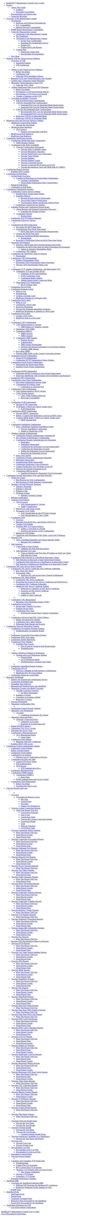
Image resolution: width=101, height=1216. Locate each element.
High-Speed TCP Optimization (28, 282)
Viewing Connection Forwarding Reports (27, 839)
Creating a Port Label (24, 316)
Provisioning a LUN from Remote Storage (32, 92)
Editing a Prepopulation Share (27, 260)
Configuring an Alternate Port (32, 387)
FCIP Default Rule (28, 409)
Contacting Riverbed (19, 16)
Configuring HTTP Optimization (24, 356)
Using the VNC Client (24, 85)
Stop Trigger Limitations (30, 1172)
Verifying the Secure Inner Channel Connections (39, 613)
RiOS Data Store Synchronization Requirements (39, 231)
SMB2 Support (27, 336)
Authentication (26, 342)
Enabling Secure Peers (24, 609)
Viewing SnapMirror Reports (22, 979)
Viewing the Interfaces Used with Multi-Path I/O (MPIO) (43, 167)
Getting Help (21, 50)
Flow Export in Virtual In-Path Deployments (38, 646)
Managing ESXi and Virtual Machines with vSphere (31, 78)
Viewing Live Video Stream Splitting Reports (29, 952)
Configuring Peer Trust (25, 611)
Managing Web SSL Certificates (28, 742)
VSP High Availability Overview (24, 98)
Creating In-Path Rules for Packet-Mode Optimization (37, 178)
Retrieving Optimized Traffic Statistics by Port (34, 1187)
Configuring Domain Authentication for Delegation (36, 440)
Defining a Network (23, 489)
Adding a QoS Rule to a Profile (33, 529)
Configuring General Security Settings (26, 708)
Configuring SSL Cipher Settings (29, 622)
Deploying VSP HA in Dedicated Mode (31, 118)
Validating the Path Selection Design (35, 549)
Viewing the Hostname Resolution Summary (33, 309)
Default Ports (16, 1196)
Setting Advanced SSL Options (28, 620)
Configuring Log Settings (21, 755)
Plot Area (24, 799)
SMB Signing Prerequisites (31, 345)
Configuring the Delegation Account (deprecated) (40, 447)
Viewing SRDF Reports (20, 970)
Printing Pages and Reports (31, 47)
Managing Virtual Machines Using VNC (27, 83)
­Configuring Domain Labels (22, 289)
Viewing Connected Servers (31, 163)
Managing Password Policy (22, 717)
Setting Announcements (20, 750)
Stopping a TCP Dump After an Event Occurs (34, 1170)
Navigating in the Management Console (31, 38)
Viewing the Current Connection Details (36, 819)
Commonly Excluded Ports (21, 1199)
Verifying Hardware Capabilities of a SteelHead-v (30, 1136)
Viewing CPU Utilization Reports (24, 1085)
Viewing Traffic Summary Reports (24, 877)
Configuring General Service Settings (25, 192)
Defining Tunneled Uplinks (31, 495)
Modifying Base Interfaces (21, 127)
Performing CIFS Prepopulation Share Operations (35, 262)
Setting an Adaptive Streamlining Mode (36, 249)
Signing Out (25, 45)
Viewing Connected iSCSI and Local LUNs (38, 165)
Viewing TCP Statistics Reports (23, 915)
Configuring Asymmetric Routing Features (27, 628)
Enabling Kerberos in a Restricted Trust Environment (41, 473)
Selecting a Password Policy (27, 719)
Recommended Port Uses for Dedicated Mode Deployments (44, 114)
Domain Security (27, 340)
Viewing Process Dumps (21, 1156)
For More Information (29, 693)
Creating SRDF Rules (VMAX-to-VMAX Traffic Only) (38, 418)
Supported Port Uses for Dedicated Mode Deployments (42, 107)
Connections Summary (29, 813)
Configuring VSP (22, 74)
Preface (9, 5)
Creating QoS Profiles (24, 524)
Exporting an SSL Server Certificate (35, 591)
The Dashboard (22, 36)
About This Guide (18, 7)
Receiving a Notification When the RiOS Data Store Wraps (39, 240)
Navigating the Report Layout (28, 797)
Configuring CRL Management (23, 600)
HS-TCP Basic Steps (29, 285)
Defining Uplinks (23, 493)
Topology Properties (24, 487)
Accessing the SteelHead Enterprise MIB (27, 1183)
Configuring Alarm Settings (21, 748)
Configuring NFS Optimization (23, 378)
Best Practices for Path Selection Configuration (34, 482)
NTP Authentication (23, 764)
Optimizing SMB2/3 (24, 331)
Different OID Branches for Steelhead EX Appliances (37, 1185)
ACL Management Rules (26, 735)
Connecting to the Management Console (31, 34)
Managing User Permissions (22, 711)
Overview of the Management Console (21, 18)
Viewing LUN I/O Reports (21, 1037)
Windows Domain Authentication (24, 433)
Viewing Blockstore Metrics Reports (25, 1063)
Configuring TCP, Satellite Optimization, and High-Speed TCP (35, 269)
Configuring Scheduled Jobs (22, 682)
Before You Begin (23, 72)
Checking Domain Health (21, 1128)
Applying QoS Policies (20, 500)
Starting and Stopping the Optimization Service (29, 679)
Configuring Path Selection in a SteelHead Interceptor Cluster (35, 557)
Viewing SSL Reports (19, 988)
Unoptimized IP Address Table (28, 384)
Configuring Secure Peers (21, 604)
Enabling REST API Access (22, 744)
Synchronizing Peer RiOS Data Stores (31, 229)
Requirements (26, 238)
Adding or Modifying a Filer (32, 431)
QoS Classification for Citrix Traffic (35, 515)
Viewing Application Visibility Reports (26, 901)
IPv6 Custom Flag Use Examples (29, 1167)
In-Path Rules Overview (20, 176)
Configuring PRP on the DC (27, 471)
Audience (19, 10)
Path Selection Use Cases (26, 551)
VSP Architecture (22, 65)
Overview (20, 520)
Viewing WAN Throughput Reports (25, 884)
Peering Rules (26, 216)
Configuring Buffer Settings (31, 278)
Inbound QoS (16, 538)
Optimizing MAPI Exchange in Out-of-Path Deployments (38, 373)
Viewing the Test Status (25, 1123)
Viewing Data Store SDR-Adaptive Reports (28, 1010)
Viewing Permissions (19, 702)
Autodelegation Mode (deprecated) (29, 462)
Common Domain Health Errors (33, 1134)
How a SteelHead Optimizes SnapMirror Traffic (35, 427)
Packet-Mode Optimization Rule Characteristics (39, 183)
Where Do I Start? (18, 478)
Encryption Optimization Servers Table (31, 382)
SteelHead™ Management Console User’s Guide (25, 3)
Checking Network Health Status (24, 1121)
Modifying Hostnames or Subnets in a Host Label (35, 311)
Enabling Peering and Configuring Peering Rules (30, 207)
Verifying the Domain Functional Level (31, 469)
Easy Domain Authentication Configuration (33, 438)
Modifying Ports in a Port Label (28, 318)
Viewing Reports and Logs (16, 788)
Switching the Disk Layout (26, 786)
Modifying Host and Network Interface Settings (24, 121)
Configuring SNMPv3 (25, 775)
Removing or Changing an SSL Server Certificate (40, 589)
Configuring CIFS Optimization (23, 322)
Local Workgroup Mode (30, 660)
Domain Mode (26, 657)
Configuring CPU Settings (26, 251)
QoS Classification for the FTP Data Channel (38, 513)
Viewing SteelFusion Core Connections (36, 154)
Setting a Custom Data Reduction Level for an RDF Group (39, 416)
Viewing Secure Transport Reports (24, 866)
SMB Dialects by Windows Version (34, 327)
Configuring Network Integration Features (22, 626)
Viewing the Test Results (25, 1125)
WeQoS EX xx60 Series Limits (28, 509)
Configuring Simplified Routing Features (27, 666)
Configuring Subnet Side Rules (23, 640)
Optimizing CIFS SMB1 (25, 329)
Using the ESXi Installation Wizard (29, 76)
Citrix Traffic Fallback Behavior (33, 396)
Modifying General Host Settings (24, 123)
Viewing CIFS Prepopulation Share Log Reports (30, 941)
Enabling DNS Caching (20, 172)
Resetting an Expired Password (33, 724)
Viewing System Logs (24, 1145)
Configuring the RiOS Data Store (24, 225)
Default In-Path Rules (19, 185)
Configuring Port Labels (20, 314)
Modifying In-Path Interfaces (22, 134)
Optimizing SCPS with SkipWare (34, 274)
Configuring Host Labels (21, 300)
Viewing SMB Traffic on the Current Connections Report (38, 353)
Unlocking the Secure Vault (21, 731)
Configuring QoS (18, 518)
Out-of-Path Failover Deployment (34, 200)
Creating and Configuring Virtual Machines (28, 81)
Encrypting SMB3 (23, 351)
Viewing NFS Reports (20, 961)
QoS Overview (22, 502)
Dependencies (21, 294)
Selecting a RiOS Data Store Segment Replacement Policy (38, 245)
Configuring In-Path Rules (16, 174)
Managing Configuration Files (23, 704)
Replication (25, 442)
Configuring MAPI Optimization (24, 371)
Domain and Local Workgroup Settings (31, 655)
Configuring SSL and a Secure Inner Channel (24, 566)
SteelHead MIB (12, 1181)
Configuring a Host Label (26, 305)
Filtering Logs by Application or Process (31, 757)
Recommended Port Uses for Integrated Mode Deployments (44, 112)
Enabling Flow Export (25, 644)
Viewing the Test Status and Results (30, 1139)
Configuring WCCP (19, 668)
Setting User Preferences (30, 806)
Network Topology (28, 826)
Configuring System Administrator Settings (23, 746)
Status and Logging (23, 455)
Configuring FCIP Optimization (23, 402)
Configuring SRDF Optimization (24, 411)
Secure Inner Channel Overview (28, 606)
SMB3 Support (27, 333)
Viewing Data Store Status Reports (24, 1006)
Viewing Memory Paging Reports (24, 1092)
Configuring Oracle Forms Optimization (26, 362)
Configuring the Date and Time (23, 759)
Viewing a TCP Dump (24, 1174)
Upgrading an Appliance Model (28, 697)
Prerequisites (16, 21)
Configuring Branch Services (17, 169)
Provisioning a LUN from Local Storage (31, 94)
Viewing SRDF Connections (27, 413)
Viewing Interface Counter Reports (25, 910)
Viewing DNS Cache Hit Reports (24, 1019)
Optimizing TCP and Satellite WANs (30, 271)
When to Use (21, 291)
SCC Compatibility (23, 25)
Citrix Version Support (25, 393)
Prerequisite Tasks (23, 573)
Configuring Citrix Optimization (23, 389)
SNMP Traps (16, 1190)
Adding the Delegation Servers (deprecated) (38, 451)
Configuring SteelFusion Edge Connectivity (28, 140)
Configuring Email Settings (21, 753)
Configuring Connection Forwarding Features (28, 635)
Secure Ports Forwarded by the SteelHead (27, 1203)
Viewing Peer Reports (19, 937)
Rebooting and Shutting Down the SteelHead (28, 686)
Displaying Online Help (30, 52)
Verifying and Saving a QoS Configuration (37, 531)
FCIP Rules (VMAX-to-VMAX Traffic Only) (34, 407)
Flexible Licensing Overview (27, 691)
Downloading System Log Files (28, 1152)
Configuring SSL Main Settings (23, 577)
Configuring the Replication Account (35, 449)
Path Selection (16, 544)
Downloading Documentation (32, 54)
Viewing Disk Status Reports (22, 1114)
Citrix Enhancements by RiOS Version (31, 391)
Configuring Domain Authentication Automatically (35, 435)
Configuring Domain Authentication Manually (34, 458)
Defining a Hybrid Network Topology (26, 484)
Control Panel (26, 801)
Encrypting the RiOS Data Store (28, 227)
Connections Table (28, 817)
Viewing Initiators (28, 158)
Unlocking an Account (29, 722)
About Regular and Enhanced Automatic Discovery (36, 209)
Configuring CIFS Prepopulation (24, 258)
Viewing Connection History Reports (25, 830)
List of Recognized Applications (23, 1207)
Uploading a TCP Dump (25, 1176)
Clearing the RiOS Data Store (27, 234)
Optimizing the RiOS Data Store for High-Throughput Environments (43, 247)
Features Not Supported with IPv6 (34, 132)
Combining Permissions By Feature (34, 715)
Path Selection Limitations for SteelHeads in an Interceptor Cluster (41, 564)
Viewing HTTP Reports (20, 943)
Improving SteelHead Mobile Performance (32, 236)
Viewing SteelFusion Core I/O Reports (26, 1054)
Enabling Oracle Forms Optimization (30, 367)
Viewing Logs (16, 1141)
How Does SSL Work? (25, 571)
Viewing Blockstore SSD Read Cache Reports (29, 1072)
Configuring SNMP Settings (22, 773)
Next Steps (15, 56)
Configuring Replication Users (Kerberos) (32, 464)
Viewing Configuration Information (30, 147)
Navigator (24, 804)
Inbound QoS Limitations (31, 542)
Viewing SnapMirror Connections (34, 429)
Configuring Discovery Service (23, 220)
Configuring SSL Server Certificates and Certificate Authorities (35, 569)
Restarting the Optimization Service (34, 43)
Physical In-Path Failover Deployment (35, 198)
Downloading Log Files (20, 1148)
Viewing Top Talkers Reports (22, 870)
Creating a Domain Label (25, 296)
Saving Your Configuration (31, 41)
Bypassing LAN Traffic (25, 511)
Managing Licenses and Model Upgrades (27, 688)
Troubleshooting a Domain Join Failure (36, 662)
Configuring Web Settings (21, 739)
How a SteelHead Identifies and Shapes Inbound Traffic (38, 540)
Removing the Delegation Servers (34, 453)
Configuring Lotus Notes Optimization (26, 380)
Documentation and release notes (23, 14)
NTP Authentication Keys (31, 768)
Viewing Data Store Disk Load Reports (26, 1014)
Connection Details (28, 821)
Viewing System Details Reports (24, 1108)
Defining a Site (21, 491)
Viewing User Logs (23, 1143)
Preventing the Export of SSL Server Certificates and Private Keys (41, 582)
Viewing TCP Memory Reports (23, 1099)
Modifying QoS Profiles (25, 533)
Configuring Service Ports (21, 287)
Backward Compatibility (30, 398)
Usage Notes (26, 737)
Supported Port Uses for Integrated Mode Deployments (42, 105)
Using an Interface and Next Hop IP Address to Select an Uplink (46, 553)
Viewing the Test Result (25, 125)
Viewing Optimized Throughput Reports (27, 919)
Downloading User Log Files (27, 1150)
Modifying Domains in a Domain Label (31, 298)
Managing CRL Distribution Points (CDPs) (32, 602)
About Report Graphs (24, 835)
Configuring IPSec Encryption (22, 637)
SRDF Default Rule (28, 420)
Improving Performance (20, 243)
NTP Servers (21, 766)
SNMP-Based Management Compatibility (27, 30)
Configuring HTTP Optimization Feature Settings (35, 360)
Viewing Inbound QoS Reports (23, 857)
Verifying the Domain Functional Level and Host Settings (43, 347)
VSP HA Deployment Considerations (30, 101)
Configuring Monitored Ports (22, 770)
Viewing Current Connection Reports (25, 808)
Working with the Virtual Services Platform (23, 58)
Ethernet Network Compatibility (28, 27)
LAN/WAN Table (28, 828)
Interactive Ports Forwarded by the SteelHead (28, 1201)
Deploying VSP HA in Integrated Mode (31, 116)
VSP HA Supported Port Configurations (31, 103)
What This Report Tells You (27, 810)
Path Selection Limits (29, 555)
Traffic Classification (29, 506)
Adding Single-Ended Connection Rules (36, 280)
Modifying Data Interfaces (21, 136)
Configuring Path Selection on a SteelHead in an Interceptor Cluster (42, 562)
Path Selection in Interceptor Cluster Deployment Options (38, 560)
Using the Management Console (23, 32)
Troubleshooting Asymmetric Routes (30, 631)
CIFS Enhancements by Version (28, 325)
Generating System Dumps (21, 1154)
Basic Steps (25, 777)
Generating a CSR (28, 593)
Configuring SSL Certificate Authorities (31, 584)
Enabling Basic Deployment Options (30, 194)
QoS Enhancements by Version (33, 504)
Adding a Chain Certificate (31, 595)
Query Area (25, 815)
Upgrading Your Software (21, 684)
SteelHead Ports (12, 1192)
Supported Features (23, 63)
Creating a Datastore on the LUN (29, 96)
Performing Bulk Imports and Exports (30, 624)
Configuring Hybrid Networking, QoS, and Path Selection (29, 475)
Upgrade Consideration (30, 180)
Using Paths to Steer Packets (27, 546)
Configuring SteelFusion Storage (19, 138)
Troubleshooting (27, 648)
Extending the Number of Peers (33, 211)
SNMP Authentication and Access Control (32, 779)
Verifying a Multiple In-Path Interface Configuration (36, 671)
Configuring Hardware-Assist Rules (25, 675)
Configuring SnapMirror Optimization (26, 424)
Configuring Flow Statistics (22, 642)
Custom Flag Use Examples (26, 1165)
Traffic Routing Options (25, 143)
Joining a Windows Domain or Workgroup (27, 653)
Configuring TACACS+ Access (23, 728)
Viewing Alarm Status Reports (23, 1081)
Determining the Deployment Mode (29, 365)
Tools (23, 824)
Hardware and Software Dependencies (31, 23)
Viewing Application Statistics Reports (26, 892)
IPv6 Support (21, 129)
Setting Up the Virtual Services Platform (26, 70)
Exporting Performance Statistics (23, 1179)
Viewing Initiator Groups (30, 160)
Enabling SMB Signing (30, 349)
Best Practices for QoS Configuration (30, 480)
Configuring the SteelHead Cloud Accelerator (29, 254)
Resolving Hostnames (24, 307)
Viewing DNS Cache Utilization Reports (27, 1028)
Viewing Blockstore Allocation (33, 152)
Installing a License (23, 695)
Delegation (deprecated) (30, 444)
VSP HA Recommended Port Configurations (33, 109)
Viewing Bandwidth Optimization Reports (27, 928)
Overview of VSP (18, 61)
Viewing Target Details (30, 156)
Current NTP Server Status (26, 762)
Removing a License (24, 699)
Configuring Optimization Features (20, 189)
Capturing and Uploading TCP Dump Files (28, 1161)
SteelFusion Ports (17, 1194)
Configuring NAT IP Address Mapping (26, 218)
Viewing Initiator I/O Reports (22, 1045)
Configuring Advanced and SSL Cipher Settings (30, 617)
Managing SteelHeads (15, 677)
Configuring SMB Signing (26, 338)
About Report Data (23, 837)
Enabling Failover (23, 196)
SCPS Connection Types (30, 276)
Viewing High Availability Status (33, 149)
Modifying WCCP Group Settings (29, 673)
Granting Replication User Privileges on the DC (34, 467)
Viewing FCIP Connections (26, 404)
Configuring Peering (24, 214)
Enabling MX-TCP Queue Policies (29, 526)
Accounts (20, 713)
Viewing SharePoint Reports (22, 997)
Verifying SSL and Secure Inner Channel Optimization (42, 575)
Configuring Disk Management (23, 782)
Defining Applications (19, 498)
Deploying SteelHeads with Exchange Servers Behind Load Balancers (43, 376)
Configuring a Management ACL (24, 733)
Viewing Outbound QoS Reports (24, 848)
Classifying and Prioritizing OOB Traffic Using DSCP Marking (40, 535)
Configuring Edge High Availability (25, 145)
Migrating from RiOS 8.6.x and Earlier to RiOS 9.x (36, 522)
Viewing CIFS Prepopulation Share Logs (32, 265)
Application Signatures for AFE (18, 1205)
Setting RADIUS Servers (21, 726)
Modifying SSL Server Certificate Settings (32, 586)
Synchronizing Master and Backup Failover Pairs (40, 203)
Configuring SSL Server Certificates (30, 580)
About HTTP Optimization (26, 358)
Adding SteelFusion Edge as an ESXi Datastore (30, 87)
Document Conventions (25, 12)
